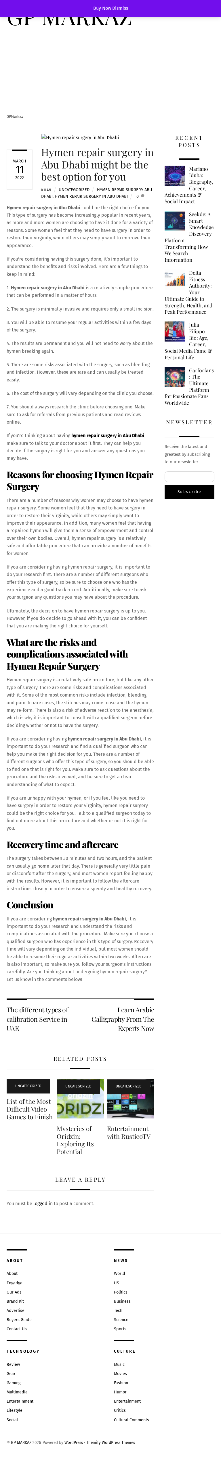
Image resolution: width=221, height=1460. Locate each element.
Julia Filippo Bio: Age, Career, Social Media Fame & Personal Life (188, 340)
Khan (46, 190)
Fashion (121, 1382)
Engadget (15, 1283)
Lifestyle (14, 1410)
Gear (11, 1373)
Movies (120, 1373)
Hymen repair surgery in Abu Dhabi (91, 196)
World (119, 1273)
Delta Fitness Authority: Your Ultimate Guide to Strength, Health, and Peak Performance (188, 292)
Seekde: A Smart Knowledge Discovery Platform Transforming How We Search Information (189, 237)
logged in (43, 1203)
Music (119, 1364)
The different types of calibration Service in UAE (37, 1019)
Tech (118, 1310)
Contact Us (17, 1329)
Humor (120, 1392)
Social (12, 1420)
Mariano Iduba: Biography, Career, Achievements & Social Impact (189, 185)
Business (122, 1301)
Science (121, 1319)
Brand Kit (15, 1301)
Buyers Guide (19, 1319)
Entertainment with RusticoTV (128, 1132)
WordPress (73, 1442)
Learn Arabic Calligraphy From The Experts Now (123, 1019)
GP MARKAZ (21, 1442)
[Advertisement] (110, 71)
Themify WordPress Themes (110, 1442)
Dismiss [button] (120, 8)
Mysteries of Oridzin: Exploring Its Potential (75, 1140)
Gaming (13, 1382)
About (12, 1273)
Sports (120, 1329)
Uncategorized (74, 189)
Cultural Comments (131, 1420)
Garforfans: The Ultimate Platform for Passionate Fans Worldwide (189, 386)
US (116, 1283)
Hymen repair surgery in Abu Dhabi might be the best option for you (97, 164)
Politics (120, 1292)
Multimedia (17, 1392)
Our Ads (14, 1292)
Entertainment (20, 1401)
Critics (120, 1410)
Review (13, 1364)
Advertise (15, 1310)
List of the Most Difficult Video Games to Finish (30, 1109)
